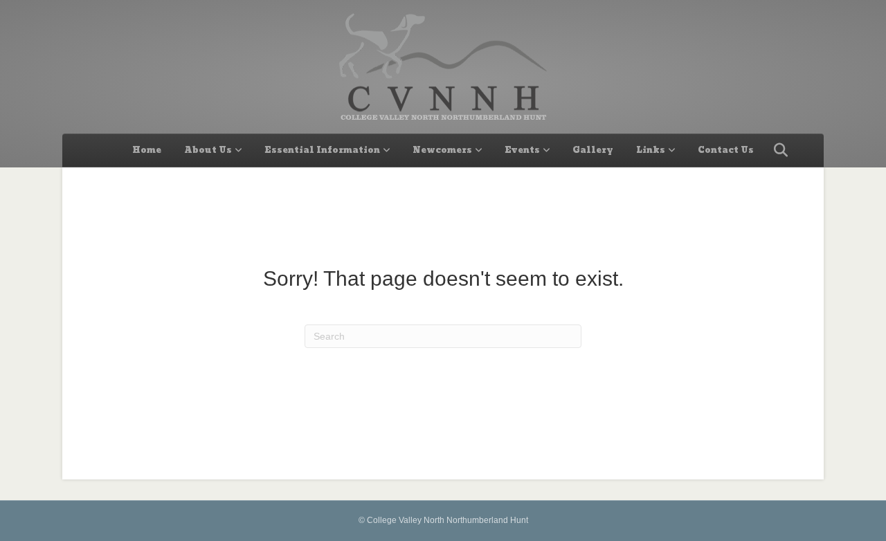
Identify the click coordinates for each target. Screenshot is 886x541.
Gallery (592, 150)
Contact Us (726, 150)
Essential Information (322, 150)
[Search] (777, 150)
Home (146, 150)
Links (650, 150)
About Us (208, 150)
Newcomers (442, 150)
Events (522, 150)
